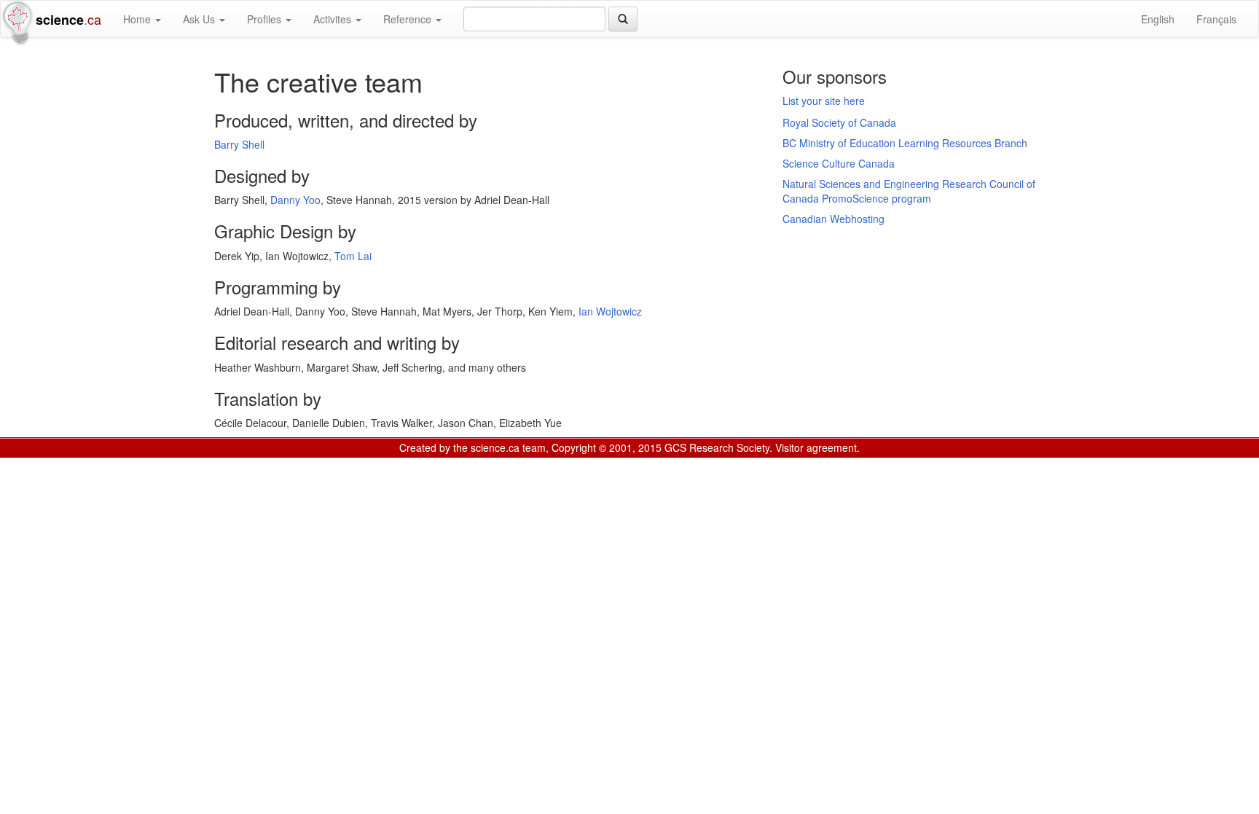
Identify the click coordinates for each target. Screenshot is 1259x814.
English (1157, 19)
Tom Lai (353, 255)
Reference (408, 19)
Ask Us (200, 19)
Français (1216, 19)
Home (138, 19)
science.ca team (508, 447)
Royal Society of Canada (839, 122)
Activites (333, 19)
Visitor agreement (816, 447)
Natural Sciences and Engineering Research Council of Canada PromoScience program (909, 191)
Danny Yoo (295, 199)
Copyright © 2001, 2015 (607, 447)
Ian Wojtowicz (610, 311)
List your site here (824, 100)
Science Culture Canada (839, 163)
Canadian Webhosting (834, 218)
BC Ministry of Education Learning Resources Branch (905, 143)
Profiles (265, 19)
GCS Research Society (716, 447)
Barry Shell (239, 144)
